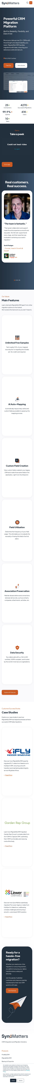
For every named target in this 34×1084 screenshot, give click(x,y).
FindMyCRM (6, 1055)
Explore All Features (10, 692)
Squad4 (6, 251)
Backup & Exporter (8, 1061)
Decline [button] (20, 1080)
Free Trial (8, 65)
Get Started (12, 991)
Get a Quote (21, 65)
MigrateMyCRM (7, 1058)
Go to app (7, 164)
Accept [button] (13, 1080)
